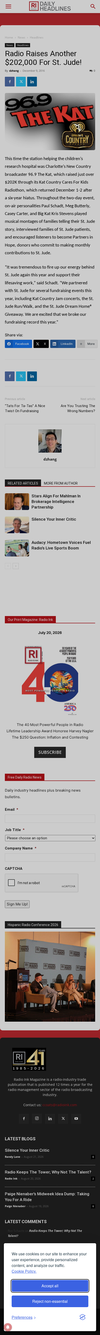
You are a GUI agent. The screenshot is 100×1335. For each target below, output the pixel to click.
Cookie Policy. (24, 1271)
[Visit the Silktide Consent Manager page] (82, 1317)
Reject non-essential (50, 1301)
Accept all (50, 1286)
